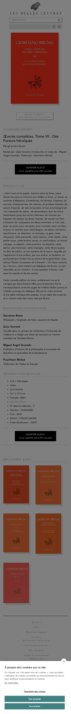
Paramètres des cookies (34, 691)
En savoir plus (11, 683)
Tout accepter (34, 699)
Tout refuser (34, 706)
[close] (64, 661)
